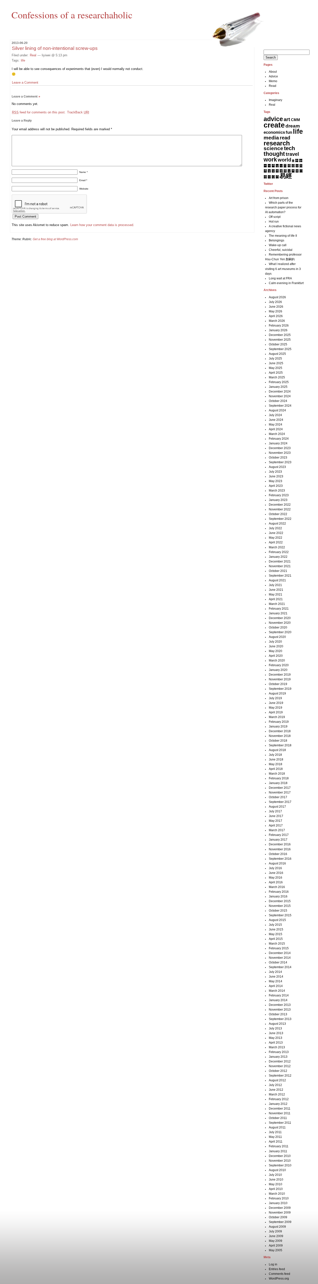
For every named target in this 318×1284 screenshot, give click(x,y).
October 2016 (278, 854)
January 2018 (278, 783)
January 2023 (278, 499)
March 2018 (277, 773)
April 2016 (276, 882)
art (287, 119)
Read (272, 85)
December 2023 (280, 448)
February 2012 (279, 1099)
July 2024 (275, 415)
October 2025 (278, 344)
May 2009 (275, 1240)
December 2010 (280, 1155)
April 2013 (276, 1042)
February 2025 (279, 382)
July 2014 (275, 971)
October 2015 (278, 910)
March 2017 (277, 830)
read (285, 137)
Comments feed (279, 1273)
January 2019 (278, 726)
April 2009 (276, 1245)
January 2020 (278, 669)
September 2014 (280, 967)
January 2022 (278, 556)
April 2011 (275, 1141)
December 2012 (280, 1061)
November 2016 (280, 849)
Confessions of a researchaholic (71, 14)
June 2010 (276, 1179)
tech (289, 148)
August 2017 (277, 806)
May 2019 (275, 707)
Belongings (276, 240)
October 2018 (278, 740)
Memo (273, 81)
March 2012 (277, 1094)
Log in (273, 1264)
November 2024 (280, 396)
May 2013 (275, 1037)
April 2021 (276, 599)
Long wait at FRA (280, 278)
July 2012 (275, 1085)
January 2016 (278, 896)
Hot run (274, 221)
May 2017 (275, 820)
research (277, 143)
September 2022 (280, 518)
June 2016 (276, 872)
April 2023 (276, 485)
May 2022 (275, 537)
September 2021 (280, 575)
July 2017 (275, 811)
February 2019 (279, 721)
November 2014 (280, 957)
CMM (295, 120)
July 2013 (275, 1028)
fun (289, 132)
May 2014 (275, 981)
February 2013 (279, 1052)
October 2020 (278, 627)
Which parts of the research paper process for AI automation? (283, 207)
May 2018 (275, 764)
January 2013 (278, 1056)
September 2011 (280, 1122)
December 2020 (280, 618)
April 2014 (276, 986)
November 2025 (280, 339)
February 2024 (279, 438)
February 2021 (279, 608)
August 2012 (277, 1080)
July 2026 (275, 301)
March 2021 (277, 603)
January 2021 (278, 613)
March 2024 (277, 433)
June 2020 (276, 646)
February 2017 (279, 834)
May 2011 (275, 1136)
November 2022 (280, 509)
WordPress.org (279, 1278)
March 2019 (277, 717)
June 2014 (276, 976)
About (273, 71)
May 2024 (275, 424)
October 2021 (278, 570)
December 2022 (280, 504)
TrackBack (78, 112)
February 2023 (279, 495)
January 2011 (278, 1151)
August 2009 (277, 1226)
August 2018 (277, 750)
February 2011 (278, 1146)
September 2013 (280, 1019)
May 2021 (275, 594)
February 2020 (279, 665)
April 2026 (276, 316)
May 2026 (275, 311)
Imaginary (275, 100)
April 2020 (276, 655)
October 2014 (278, 962)
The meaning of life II (283, 235)
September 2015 (280, 915)
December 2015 (280, 901)
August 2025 (277, 353)
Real (33, 55)
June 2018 (276, 759)
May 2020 (275, 651)
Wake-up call (277, 245)
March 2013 (277, 1047)
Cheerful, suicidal (280, 249)
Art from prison (278, 198)
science (273, 148)
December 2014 (280, 953)
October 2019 (278, 684)
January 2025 (278, 386)
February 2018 (279, 778)
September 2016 (280, 858)
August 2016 (277, 863)
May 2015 (275, 934)
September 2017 (280, 801)
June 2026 (276, 306)
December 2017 (280, 787)
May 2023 (275, 481)
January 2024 (278, 443)
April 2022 (276, 542)
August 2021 (277, 580)
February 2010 (279, 1198)
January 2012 (278, 1103)
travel (292, 154)
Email (83, 180)
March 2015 (277, 943)
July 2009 (275, 1231)
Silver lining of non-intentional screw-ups (55, 48)
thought (274, 154)
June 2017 (276, 816)
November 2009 (280, 1212)
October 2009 (278, 1217)
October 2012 (278, 1070)
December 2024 (280, 391)
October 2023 (278, 457)
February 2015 (279, 948)
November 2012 (280, 1066)
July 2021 (275, 585)
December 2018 (280, 731)
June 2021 (276, 589)
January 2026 (278, 330)
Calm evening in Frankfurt (286, 283)
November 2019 (280, 679)
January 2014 (278, 1000)
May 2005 (275, 1250)
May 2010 (275, 1184)
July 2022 (275, 528)
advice (273, 118)
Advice (273, 76)
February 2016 (279, 891)
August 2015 (277, 920)
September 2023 (280, 462)
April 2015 (276, 938)
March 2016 (277, 887)
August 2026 (277, 297)
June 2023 (276, 476)
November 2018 (280, 735)
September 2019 (280, 688)
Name (83, 172)
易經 (285, 175)
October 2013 (278, 1014)
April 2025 (276, 372)
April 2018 (276, 768)
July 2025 (275, 358)
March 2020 (277, 660)
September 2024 (280, 405)
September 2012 (280, 1075)
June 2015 (276, 929)
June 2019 (276, 702)
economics (274, 132)
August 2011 (277, 1127)
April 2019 (276, 712)
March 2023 (277, 490)
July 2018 (275, 754)
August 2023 (277, 466)
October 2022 (278, 514)
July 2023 (275, 471)
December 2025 (280, 334)
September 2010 (280, 1165)
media (271, 137)
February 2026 (279, 325)
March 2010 (277, 1193)
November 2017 (280, 792)
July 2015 (275, 924)
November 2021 (280, 566)
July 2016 (275, 868)
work (270, 160)
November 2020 (280, 622)
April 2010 (276, 1188)
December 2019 (280, 674)
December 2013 (280, 1004)
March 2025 (277, 377)
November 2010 (280, 1160)
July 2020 (275, 641)
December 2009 (280, 1207)
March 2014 (277, 990)
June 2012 (276, 1089)
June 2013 (276, 1033)
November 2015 (280, 905)
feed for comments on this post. (39, 112)
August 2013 (277, 1023)
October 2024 (278, 400)
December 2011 (279, 1108)
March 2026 (277, 320)
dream (292, 126)
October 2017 (278, 797)
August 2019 (277, 693)
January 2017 (278, 839)
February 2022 (279, 552)
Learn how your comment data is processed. (102, 225)
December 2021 (280, 561)
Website (83, 188)
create (274, 125)
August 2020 (277, 636)
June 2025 (276, 363)
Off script (274, 216)
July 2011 (275, 1132)
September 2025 (280, 349)
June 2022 (276, 532)
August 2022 (277, 523)
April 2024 (276, 429)
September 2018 (280, 745)
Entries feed (277, 1269)
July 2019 (275, 698)
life (23, 60)
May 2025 (275, 367)
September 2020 (280, 632)
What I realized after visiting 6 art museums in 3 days (283, 269)
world (284, 160)
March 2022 (277, 547)
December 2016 (280, 844)
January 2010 (278, 1203)
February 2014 (279, 995)
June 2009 (276, 1236)
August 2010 (277, 1170)
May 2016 (275, 877)
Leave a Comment (25, 82)
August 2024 (277, 410)
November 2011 (279, 1113)
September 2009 (280, 1221)
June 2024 (276, 419)
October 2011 (278, 1118)
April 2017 (276, 825)
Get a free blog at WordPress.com (55, 239)
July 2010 (275, 1174)
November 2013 (280, 1009)
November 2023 (280, 452)
